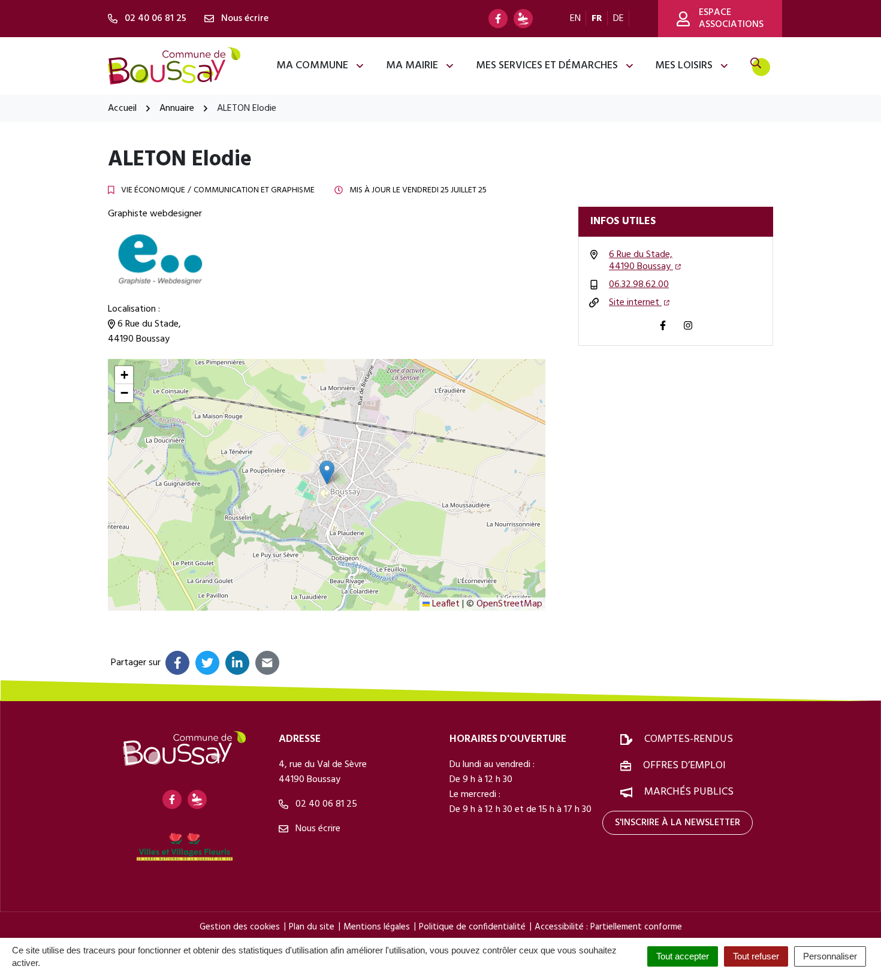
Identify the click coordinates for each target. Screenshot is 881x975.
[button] (326, 472)
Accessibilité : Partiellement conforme (608, 927)
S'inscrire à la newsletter (677, 823)
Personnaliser (830, 956)
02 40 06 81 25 (325, 804)
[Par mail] (267, 663)
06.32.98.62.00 (639, 284)
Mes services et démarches (547, 65)
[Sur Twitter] (207, 663)
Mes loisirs (684, 65)
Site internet (635, 302)
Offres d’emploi (684, 765)
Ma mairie (412, 65)
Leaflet (445, 604)
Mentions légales (376, 927)
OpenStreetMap (509, 604)
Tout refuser (756, 956)
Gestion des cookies (240, 927)
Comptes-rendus (688, 739)
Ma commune (312, 65)
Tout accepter (682, 956)
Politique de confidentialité (472, 927)
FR (597, 18)
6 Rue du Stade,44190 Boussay (641, 260)
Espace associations (731, 18)
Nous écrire (316, 829)
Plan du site (311, 927)
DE (618, 18)
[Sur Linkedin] (237, 663)
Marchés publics (689, 792)
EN (575, 18)
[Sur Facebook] (177, 663)
